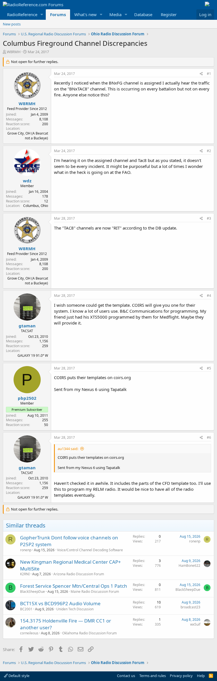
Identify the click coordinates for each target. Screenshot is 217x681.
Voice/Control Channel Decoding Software (90, 550)
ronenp (25, 550)
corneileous (29, 633)
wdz (27, 180)
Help (201, 675)
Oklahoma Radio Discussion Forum (89, 633)
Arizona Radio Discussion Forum (78, 574)
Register (169, 14)
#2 (209, 150)
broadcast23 (190, 607)
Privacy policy (181, 675)
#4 (209, 295)
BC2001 (26, 609)
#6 (209, 437)
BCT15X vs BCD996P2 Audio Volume (60, 603)
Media (115, 14)
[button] (42, 14)
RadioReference (22, 14)
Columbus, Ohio (35, 205)
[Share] (201, 74)
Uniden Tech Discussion (75, 609)
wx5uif (195, 624)
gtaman (27, 325)
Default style (18, 675)
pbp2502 (27, 398)
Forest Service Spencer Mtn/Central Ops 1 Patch (73, 586)
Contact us (126, 675)
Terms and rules (152, 675)
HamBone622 (189, 565)
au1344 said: (68, 448)
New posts (12, 24)
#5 (209, 368)
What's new (85, 14)
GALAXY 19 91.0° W (33, 355)
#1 (209, 73)
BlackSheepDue (32, 591)
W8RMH (14, 51)
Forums (58, 14)
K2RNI (25, 574)
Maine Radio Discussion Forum (95, 591)
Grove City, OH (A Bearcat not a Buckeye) (27, 135)
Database (143, 14)
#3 (209, 218)
